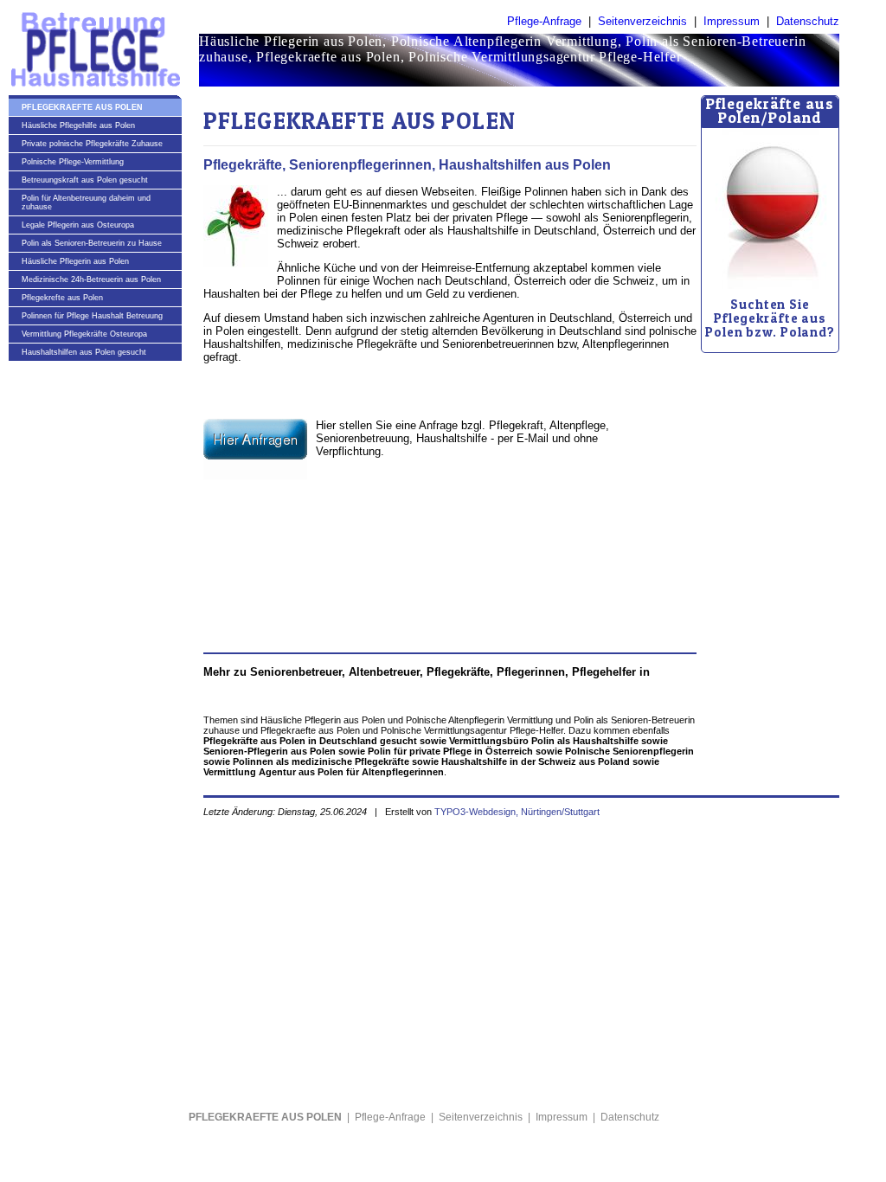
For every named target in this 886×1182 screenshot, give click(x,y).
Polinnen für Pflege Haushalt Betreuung (92, 316)
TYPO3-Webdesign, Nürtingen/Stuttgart (517, 811)
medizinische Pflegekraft (339, 230)
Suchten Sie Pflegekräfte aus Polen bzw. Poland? (770, 318)
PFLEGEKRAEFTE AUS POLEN (82, 107)
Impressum (731, 21)
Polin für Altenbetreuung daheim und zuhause (86, 202)
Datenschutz (807, 21)
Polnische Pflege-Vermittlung (73, 161)
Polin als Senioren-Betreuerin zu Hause (92, 243)
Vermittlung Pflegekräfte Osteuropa (84, 334)
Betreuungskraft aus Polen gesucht (85, 180)
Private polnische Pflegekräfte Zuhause (92, 143)
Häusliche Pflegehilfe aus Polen (78, 125)
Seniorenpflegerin (645, 217)
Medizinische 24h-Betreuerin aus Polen (91, 279)
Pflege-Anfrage (544, 21)
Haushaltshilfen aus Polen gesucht (84, 352)
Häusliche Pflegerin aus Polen (75, 261)
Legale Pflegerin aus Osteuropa (78, 225)
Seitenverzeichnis (642, 21)
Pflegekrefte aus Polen (62, 297)
